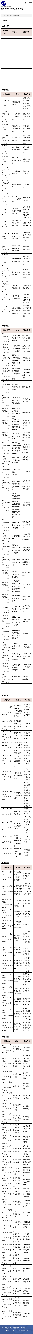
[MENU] (30, 3)
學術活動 (17, 15)
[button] (26, 3)
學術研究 (9, 15)
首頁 (4, 15)
